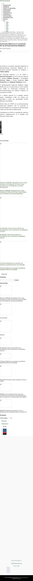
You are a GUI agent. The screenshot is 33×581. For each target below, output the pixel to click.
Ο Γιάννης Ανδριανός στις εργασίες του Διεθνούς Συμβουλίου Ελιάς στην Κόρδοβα (12, 263)
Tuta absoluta (3, 317)
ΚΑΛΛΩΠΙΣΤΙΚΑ (7, 14)
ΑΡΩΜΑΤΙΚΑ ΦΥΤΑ (7, 12)
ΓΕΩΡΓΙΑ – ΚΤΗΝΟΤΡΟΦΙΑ (9, 8)
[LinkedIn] (14, 128)
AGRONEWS (6, 6)
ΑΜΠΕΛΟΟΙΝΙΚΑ (7, 9)
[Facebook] (14, 121)
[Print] (14, 131)
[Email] (14, 125)
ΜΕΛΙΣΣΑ (5, 19)
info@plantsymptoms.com (16, 563)
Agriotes (2, 334)
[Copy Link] (14, 126)
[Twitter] (14, 123)
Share (1, 134)
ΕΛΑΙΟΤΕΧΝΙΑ (6, 11)
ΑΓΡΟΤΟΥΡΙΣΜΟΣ (7, 16)
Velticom (19, 578)
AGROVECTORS (7, 5)
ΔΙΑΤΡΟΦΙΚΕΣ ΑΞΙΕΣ (8, 17)
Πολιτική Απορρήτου (24, 577)
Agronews (8, 48)
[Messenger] (14, 129)
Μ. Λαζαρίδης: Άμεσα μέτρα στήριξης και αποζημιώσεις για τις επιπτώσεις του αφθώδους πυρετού (14, 230)
